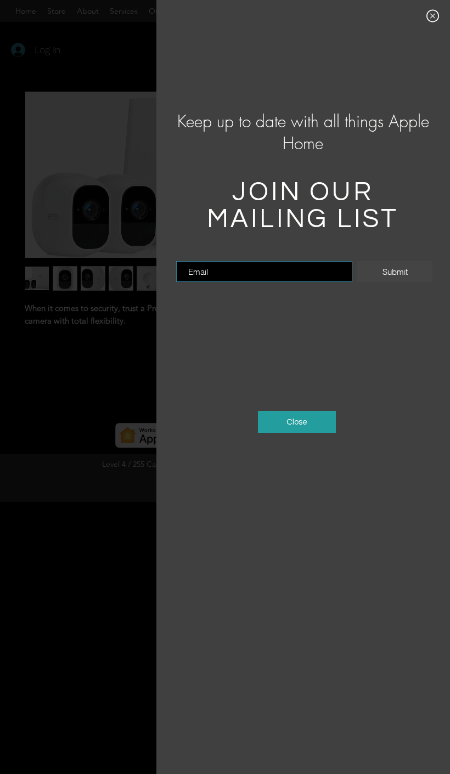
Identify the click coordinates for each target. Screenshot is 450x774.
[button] (432, 16)
